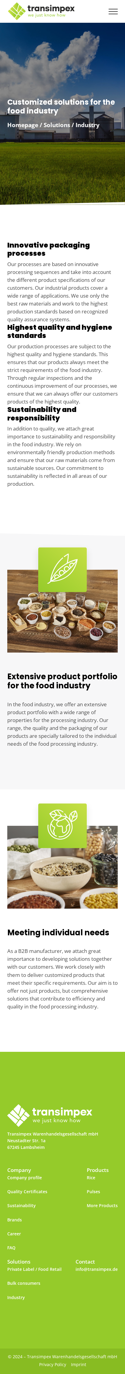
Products (98, 1169)
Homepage (22, 125)
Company (19, 1169)
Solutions (57, 125)
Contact (85, 1261)
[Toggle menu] (113, 11)
